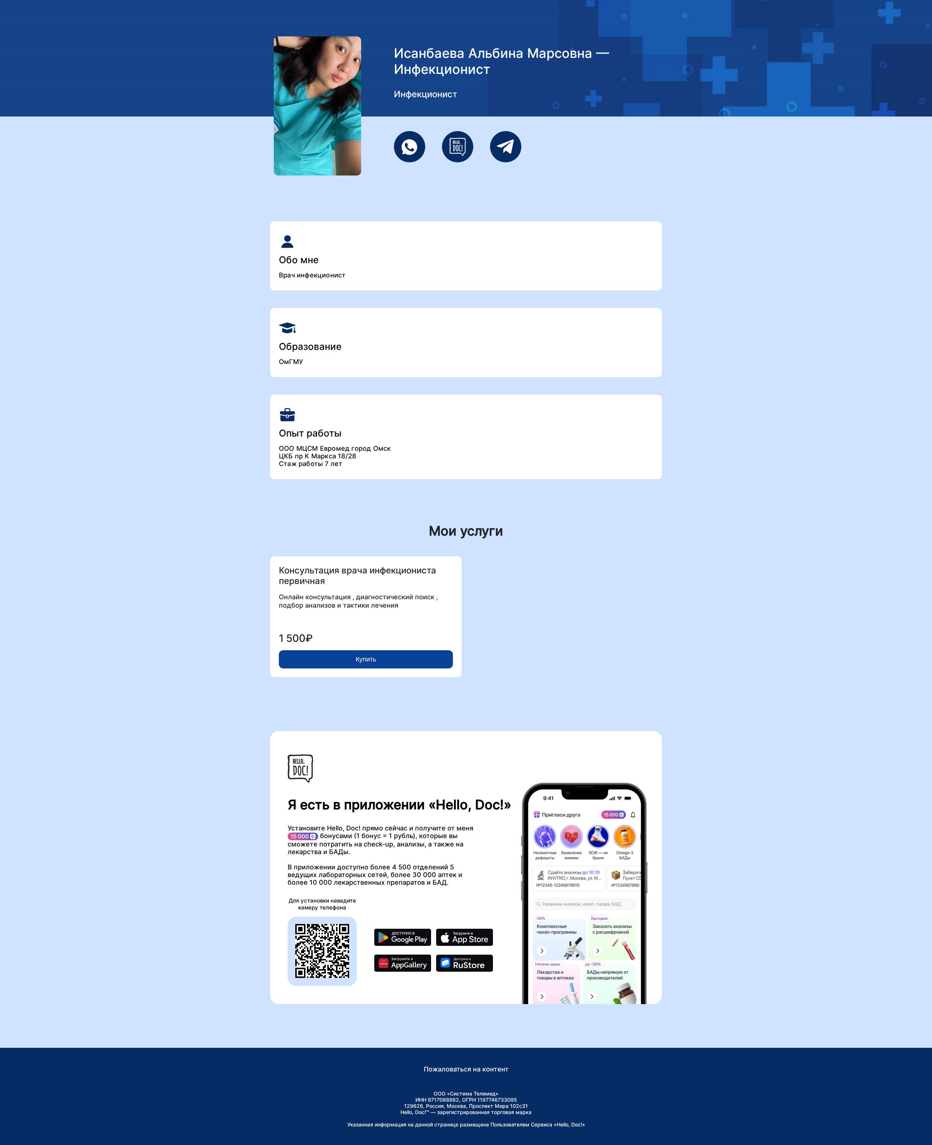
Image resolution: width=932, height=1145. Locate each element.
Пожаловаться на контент (466, 1069)
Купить (366, 659)
